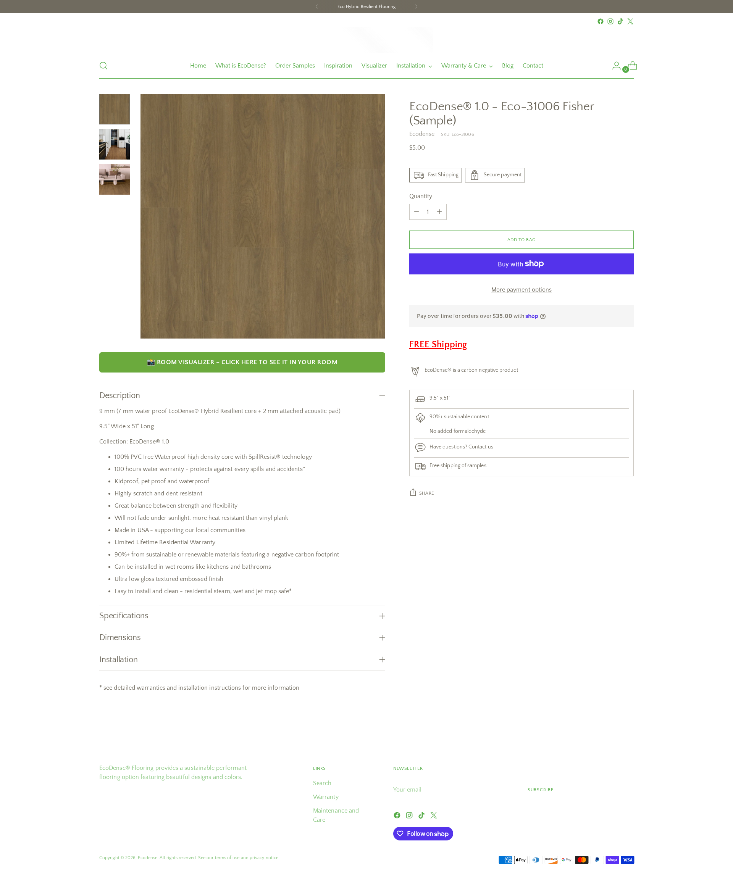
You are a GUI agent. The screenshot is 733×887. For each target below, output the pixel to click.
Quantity (421, 196)
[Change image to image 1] (114, 109)
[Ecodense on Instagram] (610, 21)
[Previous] (316, 6)
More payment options (521, 289)
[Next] (416, 6)
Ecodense (422, 134)
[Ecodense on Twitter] (630, 21)
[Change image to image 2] (114, 144)
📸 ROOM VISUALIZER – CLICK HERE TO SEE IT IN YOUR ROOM (242, 362)
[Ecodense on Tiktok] (620, 21)
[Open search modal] (103, 65)
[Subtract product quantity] (416, 211)
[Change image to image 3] (114, 179)
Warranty (326, 796)
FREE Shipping (438, 345)
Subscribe (541, 789)
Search (322, 783)
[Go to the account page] (613, 65)
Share (426, 492)
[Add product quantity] (439, 211)
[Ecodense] (366, 40)
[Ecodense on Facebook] (600, 21)
